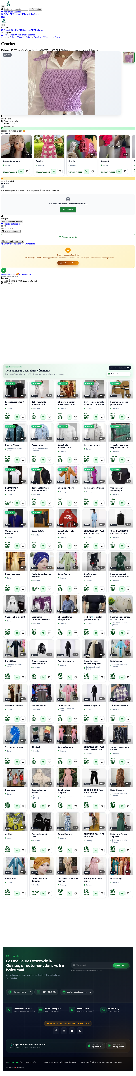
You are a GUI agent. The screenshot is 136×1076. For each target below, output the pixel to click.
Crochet (58, 37)
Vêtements (47, 37)
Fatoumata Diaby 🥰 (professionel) (16, 274)
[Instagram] (64, 1031)
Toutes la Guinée (24, 37)
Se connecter (68, 210)
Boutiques (26, 30)
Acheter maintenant (12, 231)
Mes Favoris (38, 30)
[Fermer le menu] (3, 25)
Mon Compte (9, 35)
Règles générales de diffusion (63, 1062)
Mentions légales (88, 1062)
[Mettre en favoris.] (27, 171)
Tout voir (4, 133)
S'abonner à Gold (69, 263)
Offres (16, 30)
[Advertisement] (68, 303)
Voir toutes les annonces (120, 374)
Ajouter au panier (69, 237)
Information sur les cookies (110, 1062)
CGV (46, 1062)
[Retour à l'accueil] (8, 6)
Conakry (37, 37)
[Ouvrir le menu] (3, 6)
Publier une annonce (26, 35)
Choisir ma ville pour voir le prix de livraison (79, 50)
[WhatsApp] (80, 1031)
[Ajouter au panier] (21, 171)
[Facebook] (56, 1031)
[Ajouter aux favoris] (27, 171)
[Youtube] (72, 1031)
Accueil (7, 30)
